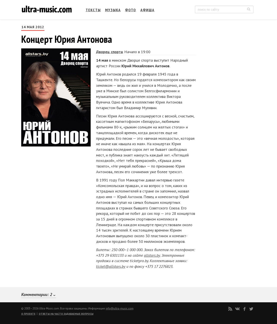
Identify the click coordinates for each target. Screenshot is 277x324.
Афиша (147, 9)
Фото (130, 9)
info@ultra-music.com (120, 308)
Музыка (113, 9)
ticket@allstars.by (110, 266)
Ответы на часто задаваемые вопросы (66, 313)
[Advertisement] (227, 67)
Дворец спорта (109, 51)
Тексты (93, 9)
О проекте (28, 313)
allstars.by (152, 255)
